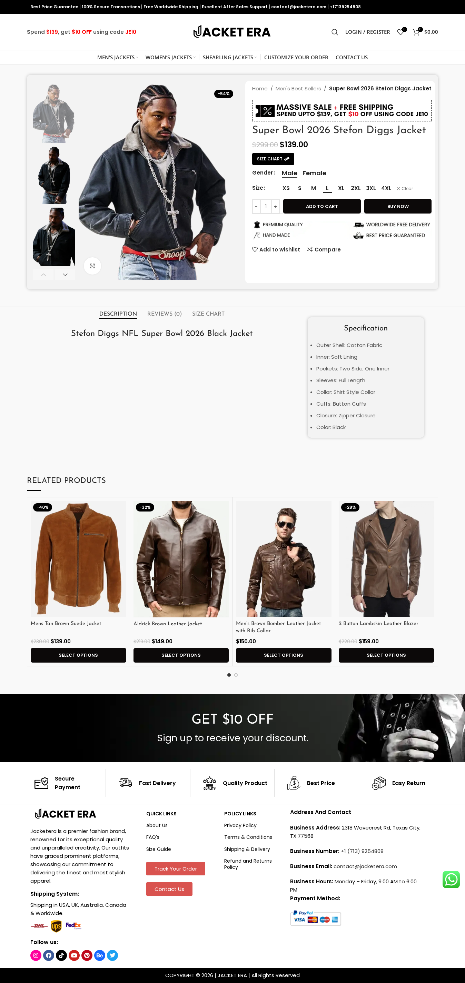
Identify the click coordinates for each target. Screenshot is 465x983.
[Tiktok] (61, 955)
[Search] (335, 32)
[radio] (289, 173)
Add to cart (322, 206)
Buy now (398, 206)
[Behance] (99, 955)
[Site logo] (232, 31)
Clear (407, 188)
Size (257, 187)
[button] (43, 274)
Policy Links (240, 813)
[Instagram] (35, 955)
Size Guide (158, 849)
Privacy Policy (240, 825)
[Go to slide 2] (236, 675)
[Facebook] (48, 955)
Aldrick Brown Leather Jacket (167, 624)
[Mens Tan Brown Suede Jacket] (78, 559)
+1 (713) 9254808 (362, 851)
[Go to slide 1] (229, 675)
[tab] (118, 314)
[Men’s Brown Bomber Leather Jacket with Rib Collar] (284, 559)
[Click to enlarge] (92, 266)
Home (260, 88)
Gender (262, 172)
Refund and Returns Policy (248, 864)
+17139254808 (345, 7)
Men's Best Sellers (298, 88)
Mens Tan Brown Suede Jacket (66, 623)
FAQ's (152, 837)
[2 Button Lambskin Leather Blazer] (386, 559)
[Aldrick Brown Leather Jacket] (181, 559)
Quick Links (161, 813)
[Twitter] (112, 955)
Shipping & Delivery (247, 849)
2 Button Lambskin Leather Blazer (378, 623)
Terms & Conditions (248, 837)
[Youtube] (74, 955)
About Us (157, 825)
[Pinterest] (86, 955)
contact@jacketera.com (298, 7)
